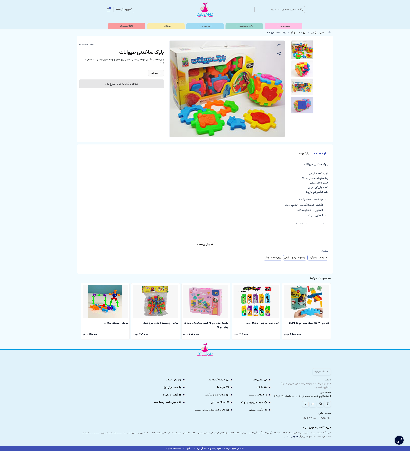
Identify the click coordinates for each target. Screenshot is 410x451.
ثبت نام (119, 10)
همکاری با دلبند (257, 394)
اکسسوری (207, 26)
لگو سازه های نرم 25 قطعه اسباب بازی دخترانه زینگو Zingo (206, 325)
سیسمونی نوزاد (170, 387)
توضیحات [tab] (320, 153)
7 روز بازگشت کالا (217, 379)
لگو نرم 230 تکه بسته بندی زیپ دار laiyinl (308, 323)
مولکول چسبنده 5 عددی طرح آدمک (160, 323)
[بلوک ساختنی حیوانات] (205, 358)
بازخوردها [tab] (303, 153)
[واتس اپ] (320, 404)
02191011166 (325, 418)
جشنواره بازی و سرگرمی (294, 257)
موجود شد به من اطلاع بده (121, 83)
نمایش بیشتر (205, 244)
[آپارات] (313, 404)
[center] (301, 9)
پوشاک (167, 26)
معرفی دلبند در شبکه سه (166, 402)
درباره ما (221, 387)
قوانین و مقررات (170, 394)
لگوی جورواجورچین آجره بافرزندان (262, 323)
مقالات (259, 387)
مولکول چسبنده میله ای (116, 323)
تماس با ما (258, 379)
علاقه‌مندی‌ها (126, 26)
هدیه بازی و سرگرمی (317, 257)
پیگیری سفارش (256, 409)
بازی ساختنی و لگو (298, 32)
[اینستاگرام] (327, 404)
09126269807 (309, 418)
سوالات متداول (218, 402)
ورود (127, 10)
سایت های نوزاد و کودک (252, 402)
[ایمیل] (305, 404)
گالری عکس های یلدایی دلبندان (209, 409)
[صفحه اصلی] (329, 32)
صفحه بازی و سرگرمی (215, 394)
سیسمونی (285, 26)
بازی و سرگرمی (246, 26)
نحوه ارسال (171, 379)
